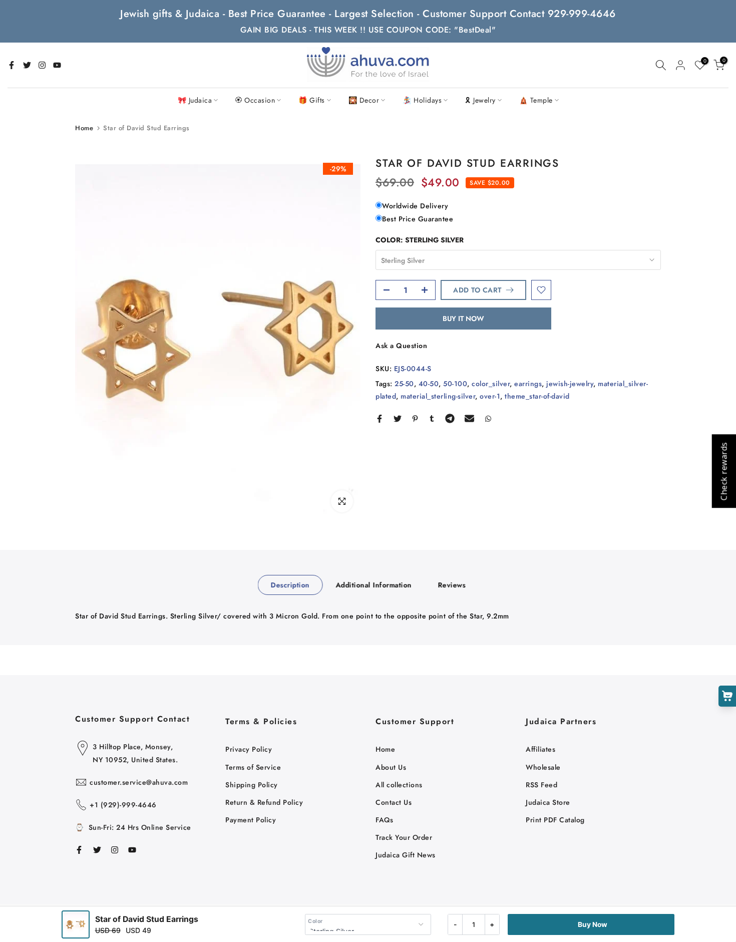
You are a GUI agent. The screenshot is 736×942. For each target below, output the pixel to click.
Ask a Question (401, 346)
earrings (528, 384)
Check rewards (723, 471)
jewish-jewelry (569, 384)
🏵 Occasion (255, 100)
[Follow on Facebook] (12, 65)
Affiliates (540, 749)
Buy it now (463, 318)
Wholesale (543, 767)
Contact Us (394, 802)
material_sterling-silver (438, 396)
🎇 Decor (364, 100)
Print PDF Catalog (555, 820)
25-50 (404, 384)
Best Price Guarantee (417, 218)
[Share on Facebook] (380, 419)
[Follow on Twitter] (27, 65)
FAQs (384, 820)
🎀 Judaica (195, 100)
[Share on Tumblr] (432, 419)
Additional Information (373, 585)
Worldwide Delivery (415, 206)
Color (315, 921)
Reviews (452, 585)
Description (290, 585)
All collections (399, 785)
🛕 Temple (536, 100)
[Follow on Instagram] (42, 65)
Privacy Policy (248, 749)
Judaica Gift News (406, 855)
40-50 (429, 384)
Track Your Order (404, 837)
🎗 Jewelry (480, 100)
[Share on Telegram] (450, 419)
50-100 (455, 384)
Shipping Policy (251, 785)
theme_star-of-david (537, 396)
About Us (391, 767)
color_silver (491, 384)
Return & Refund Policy (264, 802)
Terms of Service (253, 767)
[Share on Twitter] (398, 419)
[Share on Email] (469, 419)
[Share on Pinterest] (415, 419)
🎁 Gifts (311, 100)
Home (84, 128)
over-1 (490, 396)
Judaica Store (548, 802)
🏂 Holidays (422, 100)
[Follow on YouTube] (57, 65)
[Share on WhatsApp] (488, 419)
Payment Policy (250, 820)
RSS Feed (541, 785)
